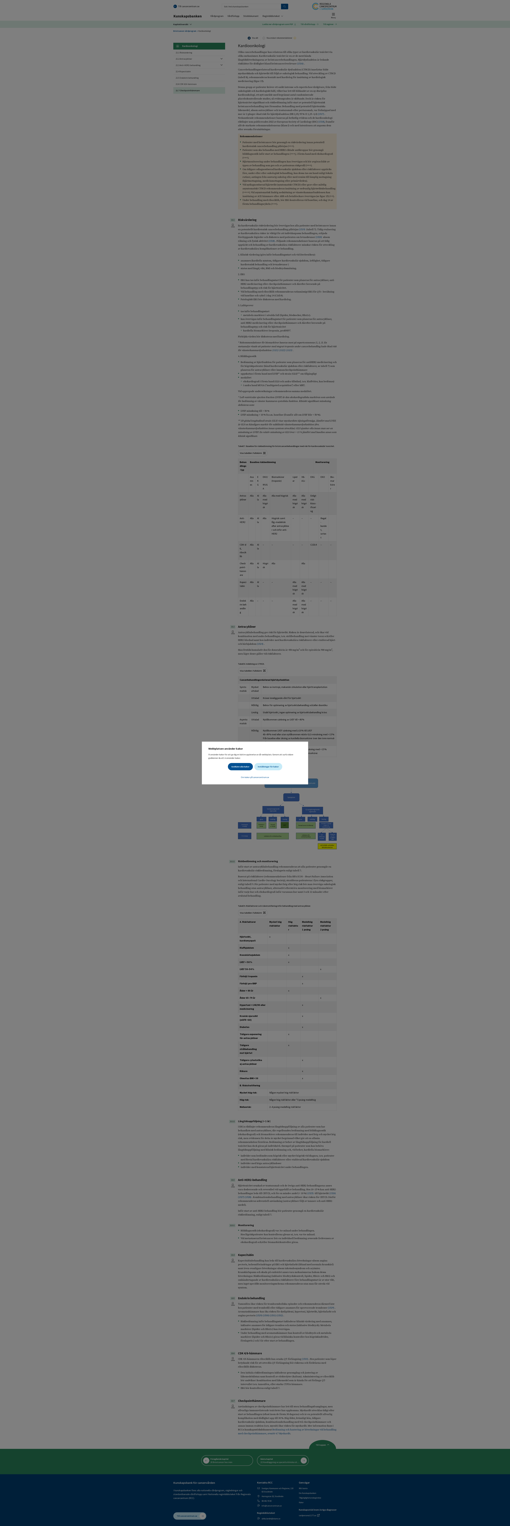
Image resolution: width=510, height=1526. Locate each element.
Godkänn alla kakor (240, 766)
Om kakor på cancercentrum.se (255, 777)
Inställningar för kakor (268, 766)
